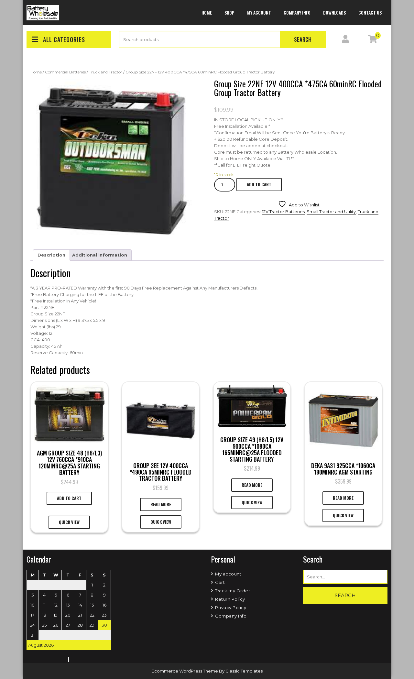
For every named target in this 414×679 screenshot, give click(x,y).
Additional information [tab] (99, 254)
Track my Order (232, 590)
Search (302, 39)
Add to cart (259, 184)
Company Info (297, 12)
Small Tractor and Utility (331, 211)
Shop (229, 12)
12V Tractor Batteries (283, 211)
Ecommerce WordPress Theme (185, 671)
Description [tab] (51, 254)
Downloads (334, 12)
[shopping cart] (372, 40)
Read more (160, 504)
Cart (220, 582)
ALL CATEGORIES (64, 39)
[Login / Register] (345, 40)
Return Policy (230, 599)
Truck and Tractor (105, 72)
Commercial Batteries (65, 72)
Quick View (69, 522)
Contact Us (370, 12)
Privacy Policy (230, 607)
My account (259, 12)
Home (207, 12)
